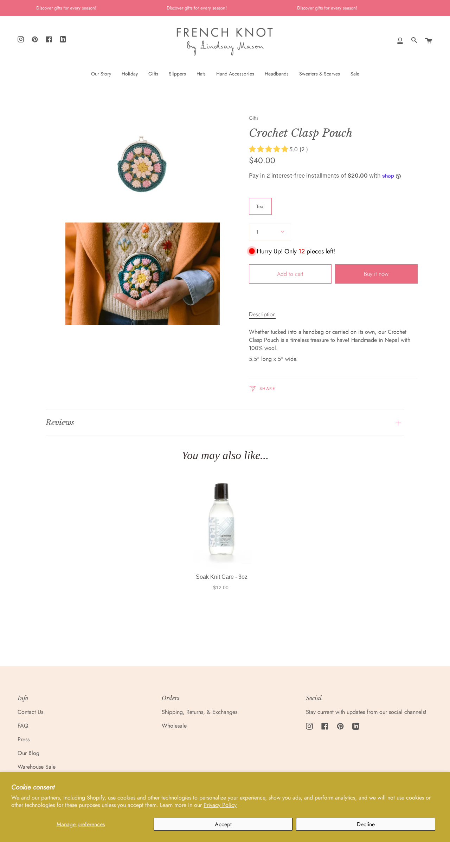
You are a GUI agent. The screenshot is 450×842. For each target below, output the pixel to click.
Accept (223, 824)
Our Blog (28, 753)
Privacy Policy (220, 805)
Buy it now (376, 274)
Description (262, 314)
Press (24, 739)
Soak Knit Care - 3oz (222, 577)
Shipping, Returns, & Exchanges (199, 712)
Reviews (60, 422)
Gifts (253, 117)
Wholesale (174, 726)
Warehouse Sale (37, 767)
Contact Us (30, 712)
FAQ (23, 726)
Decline (366, 824)
